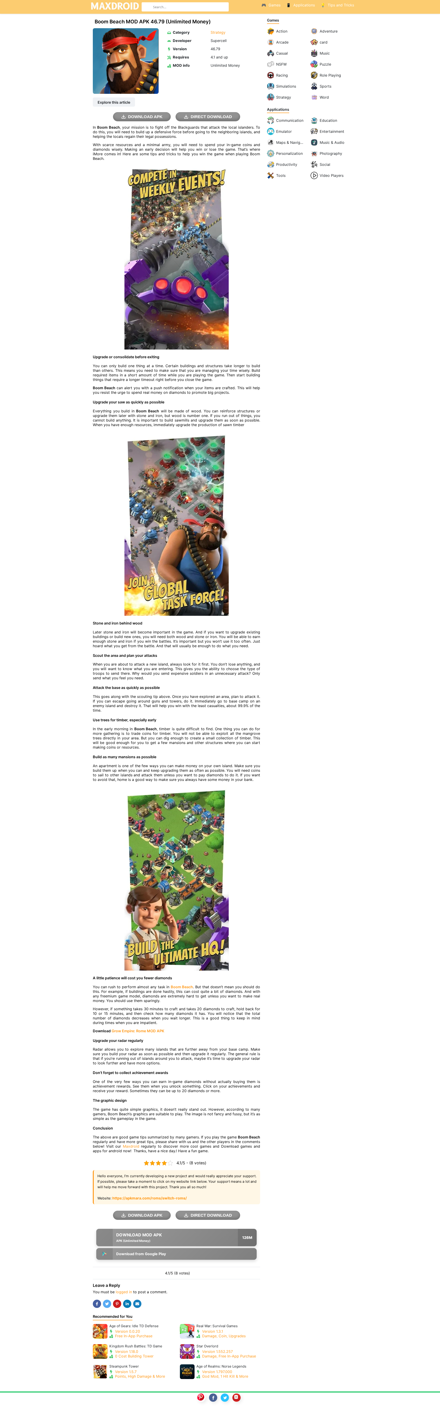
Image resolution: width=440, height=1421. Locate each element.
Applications (278, 109)
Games (273, 20)
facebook (213, 1397)
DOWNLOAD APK (145, 116)
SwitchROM (218, 1412)
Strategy (218, 32)
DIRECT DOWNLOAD (211, 116)
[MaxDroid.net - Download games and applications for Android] (114, 7)
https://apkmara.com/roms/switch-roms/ (149, 1198)
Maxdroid (131, 1146)
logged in (124, 1292)
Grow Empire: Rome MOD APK (138, 1031)
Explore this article (114, 102)
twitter (225, 1397)
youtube (236, 1397)
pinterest (201, 1397)
